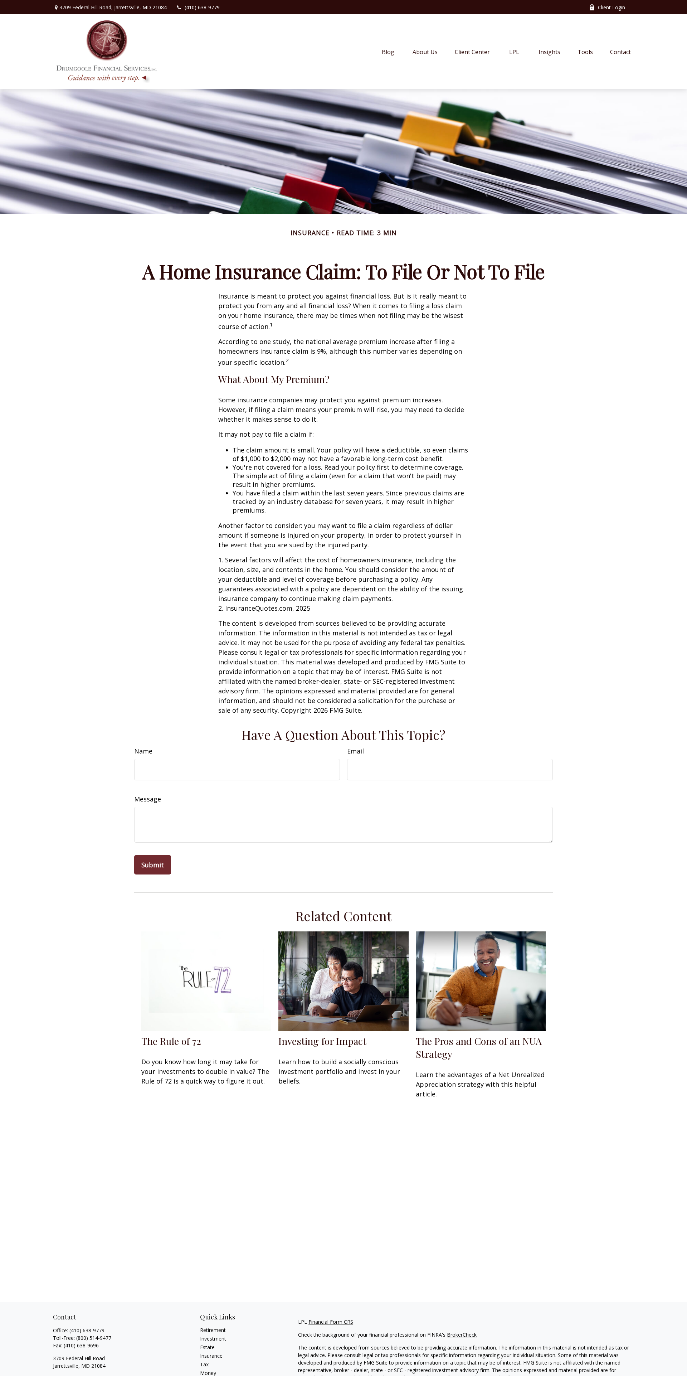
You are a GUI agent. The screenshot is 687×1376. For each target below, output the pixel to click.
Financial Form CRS (330, 1321)
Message (147, 799)
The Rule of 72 (171, 1041)
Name (143, 751)
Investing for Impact (322, 1041)
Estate (207, 1347)
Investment (213, 1338)
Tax (204, 1364)
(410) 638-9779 (202, 7)
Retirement (213, 1330)
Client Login (611, 7)
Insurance (211, 1355)
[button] (388, 51)
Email (355, 751)
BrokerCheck (462, 1334)
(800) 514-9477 (93, 1337)
